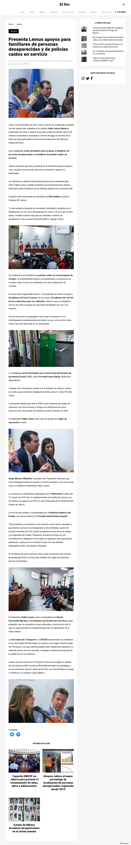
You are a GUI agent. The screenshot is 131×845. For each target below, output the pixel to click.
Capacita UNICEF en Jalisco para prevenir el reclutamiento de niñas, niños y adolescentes (24, 781)
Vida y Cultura (68, 12)
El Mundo (54, 12)
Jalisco (32, 12)
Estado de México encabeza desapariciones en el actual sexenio (24, 828)
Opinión (93, 12)
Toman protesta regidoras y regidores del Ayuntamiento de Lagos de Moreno (108, 30)
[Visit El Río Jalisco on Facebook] (92, 79)
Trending (121, 12)
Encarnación (106, 12)
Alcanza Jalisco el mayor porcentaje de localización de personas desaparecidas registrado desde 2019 (58, 783)
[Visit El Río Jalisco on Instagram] (83, 79)
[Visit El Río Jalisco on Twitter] (87, 79)
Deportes (82, 12)
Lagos (22, 12)
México (43, 12)
